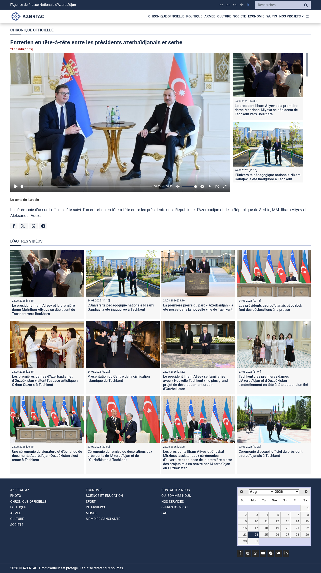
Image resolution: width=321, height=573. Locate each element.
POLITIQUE (194, 16)
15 (307, 521)
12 (277, 521)
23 (245, 534)
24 (256, 534)
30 (245, 541)
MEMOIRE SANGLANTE (103, 519)
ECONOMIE (256, 16)
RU (228, 5)
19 (277, 528)
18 (266, 528)
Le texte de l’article (24, 199)
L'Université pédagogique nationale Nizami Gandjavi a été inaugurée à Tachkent (268, 177)
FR (248, 5)
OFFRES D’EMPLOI (174, 507)
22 (307, 528)
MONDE (91, 513)
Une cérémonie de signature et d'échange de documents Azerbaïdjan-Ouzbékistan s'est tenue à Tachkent (47, 455)
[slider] (86, 186)
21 (297, 528)
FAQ (164, 513)
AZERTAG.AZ (19, 490)
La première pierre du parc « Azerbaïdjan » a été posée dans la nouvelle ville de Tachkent (198, 307)
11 (266, 521)
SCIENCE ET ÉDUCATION (104, 496)
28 (297, 534)
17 (256, 528)
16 (245, 528)
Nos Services (172, 502)
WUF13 (271, 16)
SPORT (91, 502)
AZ (221, 5)
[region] (270, 117)
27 (287, 534)
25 (266, 534)
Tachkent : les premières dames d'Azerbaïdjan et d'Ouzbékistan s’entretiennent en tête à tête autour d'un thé (273, 380)
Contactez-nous (175, 490)
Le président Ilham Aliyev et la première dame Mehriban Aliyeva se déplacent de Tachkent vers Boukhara (266, 110)
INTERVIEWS (95, 507)
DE (241, 5)
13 (287, 521)
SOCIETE (239, 16)
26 (277, 534)
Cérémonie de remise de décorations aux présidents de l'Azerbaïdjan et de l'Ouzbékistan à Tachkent (120, 455)
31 (256, 541)
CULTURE (224, 16)
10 (256, 521)
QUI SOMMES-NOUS (176, 496)
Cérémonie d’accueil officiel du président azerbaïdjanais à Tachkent (270, 453)
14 (297, 521)
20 (287, 528)
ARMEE (209, 16)
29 (307, 534)
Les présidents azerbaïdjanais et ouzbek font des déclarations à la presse (270, 307)
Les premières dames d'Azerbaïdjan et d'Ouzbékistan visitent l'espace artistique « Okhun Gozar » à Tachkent (45, 380)
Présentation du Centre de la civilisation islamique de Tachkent (119, 378)
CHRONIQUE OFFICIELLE (166, 16)
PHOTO (15, 496)
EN (234, 5)
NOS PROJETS (290, 16)
